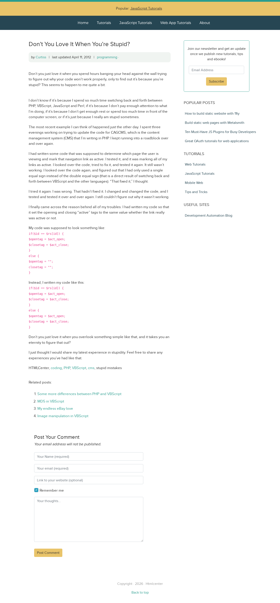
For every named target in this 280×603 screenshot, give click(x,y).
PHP (67, 368)
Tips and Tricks (196, 192)
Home (83, 23)
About (205, 23)
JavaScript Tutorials (146, 8)
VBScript (79, 368)
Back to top (140, 592)
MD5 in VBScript (50, 401)
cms (91, 368)
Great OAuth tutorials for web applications (217, 141)
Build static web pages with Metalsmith (214, 122)
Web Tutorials (195, 164)
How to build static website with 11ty (212, 113)
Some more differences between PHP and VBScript (79, 394)
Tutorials (104, 23)
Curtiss (41, 57)
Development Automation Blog (208, 215)
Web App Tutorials (175, 23)
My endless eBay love (55, 408)
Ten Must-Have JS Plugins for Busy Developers (220, 132)
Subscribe (216, 81)
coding (56, 368)
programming (107, 57)
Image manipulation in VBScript (62, 416)
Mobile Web (194, 183)
